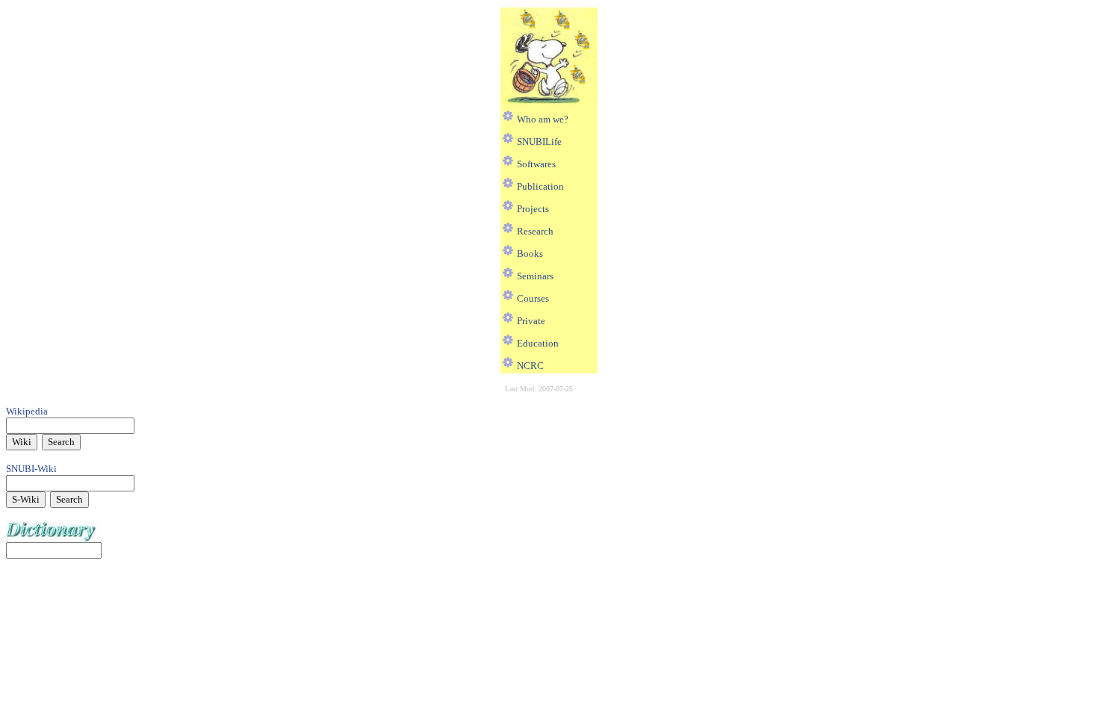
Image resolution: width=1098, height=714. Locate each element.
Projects (533, 208)
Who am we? (542, 119)
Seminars (535, 276)
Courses (533, 298)
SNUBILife (539, 141)
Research (535, 231)
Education (538, 343)
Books (530, 253)
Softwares (536, 164)
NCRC (530, 365)
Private (531, 320)
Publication (540, 186)
